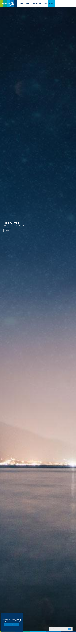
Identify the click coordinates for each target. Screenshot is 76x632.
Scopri (7, 230)
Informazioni (16, 621)
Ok (12, 624)
